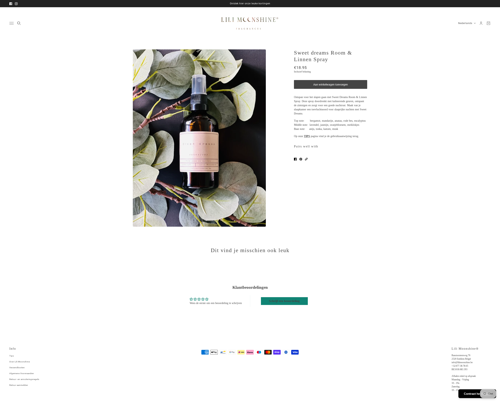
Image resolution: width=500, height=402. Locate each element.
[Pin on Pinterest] (301, 159)
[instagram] (16, 4)
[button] (306, 159)
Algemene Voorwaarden (21, 373)
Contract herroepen (477, 393)
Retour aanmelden (18, 385)
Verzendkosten (17, 367)
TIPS (307, 136)
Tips (11, 356)
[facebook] (11, 4)
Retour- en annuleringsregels (24, 379)
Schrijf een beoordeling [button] (284, 301)
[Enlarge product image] (199, 138)
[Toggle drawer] (11, 23)
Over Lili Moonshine (19, 362)
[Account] (481, 23)
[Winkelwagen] (488, 23)
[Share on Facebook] (295, 159)
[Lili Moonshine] (250, 23)
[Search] (19, 23)
